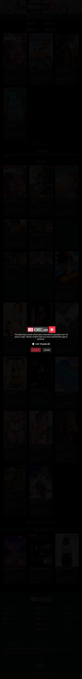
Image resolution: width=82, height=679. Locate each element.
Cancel (47, 350)
